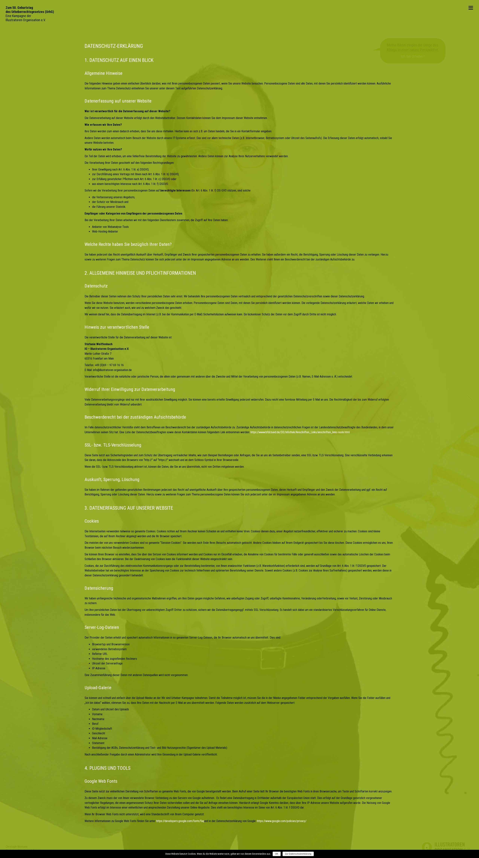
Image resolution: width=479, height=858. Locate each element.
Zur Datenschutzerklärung (298, 854)
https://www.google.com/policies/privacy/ (281, 821)
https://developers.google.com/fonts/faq (180, 821)
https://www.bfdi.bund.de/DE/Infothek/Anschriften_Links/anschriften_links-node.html (300, 432)
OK (276, 854)
